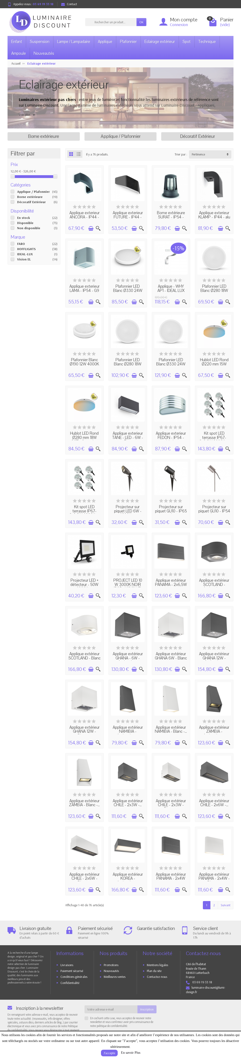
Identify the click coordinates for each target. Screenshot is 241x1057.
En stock (23, 218)
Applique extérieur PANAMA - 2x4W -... (171, 878)
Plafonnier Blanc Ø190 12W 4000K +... (84, 364)
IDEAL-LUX (25, 254)
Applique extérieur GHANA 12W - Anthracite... (214, 658)
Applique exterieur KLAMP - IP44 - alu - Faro (214, 217)
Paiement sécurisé (71, 971)
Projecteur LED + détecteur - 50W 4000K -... (84, 584)
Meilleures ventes (114, 977)
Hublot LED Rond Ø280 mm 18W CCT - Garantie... (84, 437)
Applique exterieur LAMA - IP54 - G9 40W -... (84, 290)
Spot (187, 41)
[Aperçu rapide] (98, 228)
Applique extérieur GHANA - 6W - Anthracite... (128, 658)
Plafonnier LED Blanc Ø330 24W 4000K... (127, 290)
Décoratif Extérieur (31, 202)
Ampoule (18, 53)
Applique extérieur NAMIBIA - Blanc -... (171, 729)
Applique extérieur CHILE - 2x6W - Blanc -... (84, 878)
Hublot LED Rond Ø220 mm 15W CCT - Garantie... (214, 364)
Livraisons (66, 965)
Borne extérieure (30, 197)
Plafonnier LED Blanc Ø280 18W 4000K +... (127, 364)
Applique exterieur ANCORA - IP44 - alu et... (84, 217)
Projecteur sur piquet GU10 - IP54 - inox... (214, 511)
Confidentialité (69, 983)
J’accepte (109, 1053)
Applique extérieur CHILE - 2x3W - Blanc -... (171, 805)
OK (141, 22)
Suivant (225, 905)
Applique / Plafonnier (33, 192)
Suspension (39, 41)
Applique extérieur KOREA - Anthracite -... (128, 878)
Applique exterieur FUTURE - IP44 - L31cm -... (128, 217)
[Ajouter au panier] (91, 228)
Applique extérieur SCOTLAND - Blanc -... (84, 658)
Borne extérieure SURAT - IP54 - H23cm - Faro (171, 217)
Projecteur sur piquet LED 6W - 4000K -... (127, 511)
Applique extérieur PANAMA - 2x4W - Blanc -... (214, 878)
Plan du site (154, 971)
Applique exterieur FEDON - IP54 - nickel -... (171, 437)
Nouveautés (44, 53)
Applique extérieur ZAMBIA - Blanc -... (84, 803)
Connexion (179, 24)
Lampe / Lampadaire (73, 41)
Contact (72, 4)
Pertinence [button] (198, 154)
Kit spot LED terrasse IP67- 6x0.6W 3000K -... (214, 437)
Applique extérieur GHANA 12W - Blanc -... (84, 731)
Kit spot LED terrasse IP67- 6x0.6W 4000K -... (84, 511)
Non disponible (28, 228)
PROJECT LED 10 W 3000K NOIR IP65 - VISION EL (127, 584)
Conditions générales (73, 977)
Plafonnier (128, 41)
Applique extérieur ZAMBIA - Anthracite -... (214, 731)
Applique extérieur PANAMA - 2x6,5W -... (171, 584)
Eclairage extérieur (160, 41)
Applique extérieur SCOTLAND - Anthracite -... (214, 584)
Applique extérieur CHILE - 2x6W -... (214, 803)
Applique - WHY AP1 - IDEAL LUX (171, 288)
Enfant (16, 41)
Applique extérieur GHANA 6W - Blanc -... (171, 658)
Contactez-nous (157, 977)
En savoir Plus (130, 1052)
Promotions (111, 965)
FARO (21, 244)
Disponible (25, 223)
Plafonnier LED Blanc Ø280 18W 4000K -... (214, 290)
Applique (105, 41)
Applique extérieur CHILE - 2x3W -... (128, 803)
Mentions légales (157, 965)
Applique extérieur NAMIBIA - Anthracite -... (128, 731)
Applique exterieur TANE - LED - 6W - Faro (127, 437)
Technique (207, 41)
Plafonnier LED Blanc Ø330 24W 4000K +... (170, 364)
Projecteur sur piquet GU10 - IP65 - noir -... (171, 511)
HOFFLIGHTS (26, 249)
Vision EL (24, 259)
